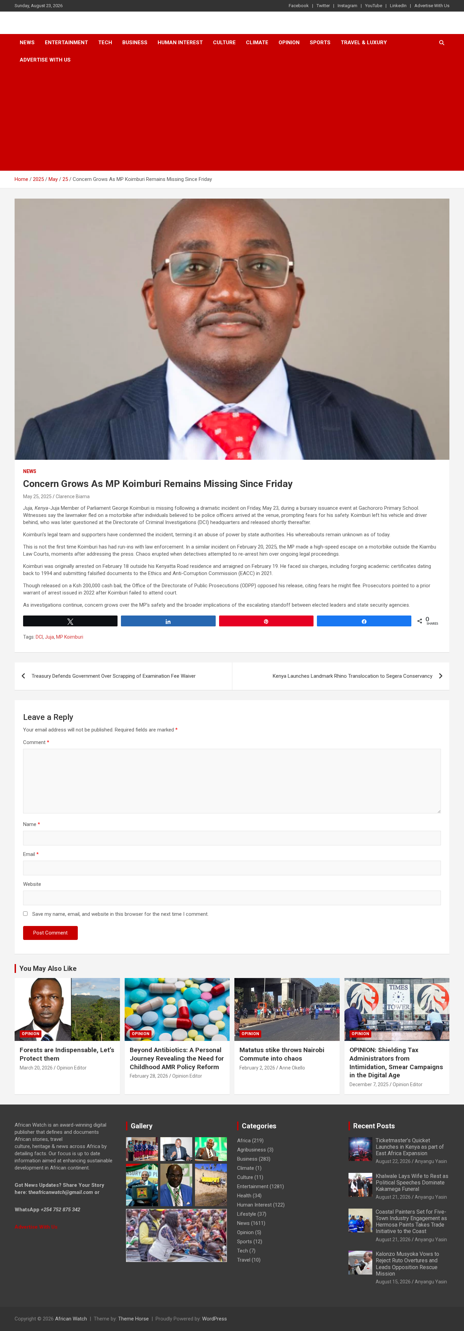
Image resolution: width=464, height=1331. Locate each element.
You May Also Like (47, 968)
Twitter (323, 5)
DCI (39, 637)
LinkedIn (398, 5)
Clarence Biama (73, 496)
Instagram (347, 5)
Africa (244, 1141)
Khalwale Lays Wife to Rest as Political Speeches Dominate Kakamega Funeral (412, 1182)
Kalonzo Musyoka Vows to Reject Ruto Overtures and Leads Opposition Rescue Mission (407, 1264)
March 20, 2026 (36, 1068)
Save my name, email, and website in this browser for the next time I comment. (120, 914)
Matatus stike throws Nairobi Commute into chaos (281, 1054)
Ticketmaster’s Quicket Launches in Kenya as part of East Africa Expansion (410, 1147)
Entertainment (66, 42)
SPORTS (320, 42)
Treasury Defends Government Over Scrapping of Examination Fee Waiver (114, 676)
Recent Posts (374, 1126)
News (27, 42)
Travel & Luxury (364, 42)
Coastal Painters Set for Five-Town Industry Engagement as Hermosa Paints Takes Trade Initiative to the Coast (411, 1222)
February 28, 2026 (149, 1076)
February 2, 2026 (257, 1068)
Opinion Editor (72, 1068)
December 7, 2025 (369, 1084)
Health (244, 1196)
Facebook (299, 5)
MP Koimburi (69, 637)
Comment (36, 742)
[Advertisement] (232, 119)
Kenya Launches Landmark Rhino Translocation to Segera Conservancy (352, 676)
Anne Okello (292, 1068)
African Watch (71, 1319)
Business (134, 42)
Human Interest (180, 42)
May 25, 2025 (37, 496)
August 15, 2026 (393, 1281)
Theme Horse (133, 1319)
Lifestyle (246, 1214)
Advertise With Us (431, 5)
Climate (257, 42)
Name (31, 824)
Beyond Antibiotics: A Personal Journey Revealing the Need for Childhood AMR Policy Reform (177, 1058)
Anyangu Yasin (431, 1161)
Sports (244, 1242)
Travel (243, 1260)
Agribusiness (251, 1150)
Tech (105, 42)
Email (31, 854)
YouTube (373, 5)
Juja (49, 637)
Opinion (289, 42)
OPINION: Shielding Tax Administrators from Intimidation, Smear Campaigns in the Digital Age (396, 1062)
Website (32, 884)
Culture (224, 42)
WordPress (214, 1319)
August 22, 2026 (393, 1161)
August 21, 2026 (393, 1197)
